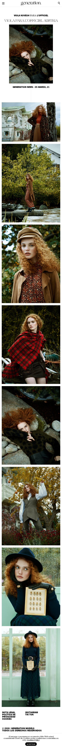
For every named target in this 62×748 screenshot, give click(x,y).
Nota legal (8, 712)
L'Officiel (42, 16)
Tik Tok (29, 715)
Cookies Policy (33, 740)
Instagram (31, 712)
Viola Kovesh (21, 16)
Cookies (7, 719)
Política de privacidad (8, 716)
